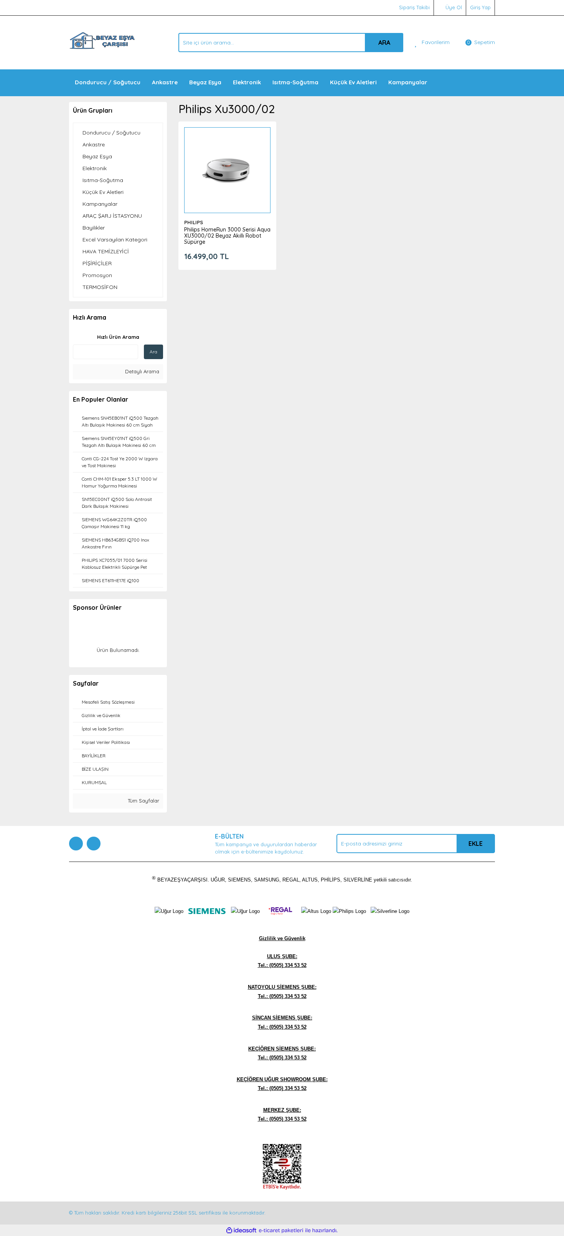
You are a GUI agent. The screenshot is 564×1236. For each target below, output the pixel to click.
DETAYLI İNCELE (227, 158)
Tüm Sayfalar (142, 801)
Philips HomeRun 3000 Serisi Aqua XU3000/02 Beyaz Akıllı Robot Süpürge (227, 235)
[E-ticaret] (281, 1230)
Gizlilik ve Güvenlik (282, 938)
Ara (153, 352)
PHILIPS (193, 222)
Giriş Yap (480, 7)
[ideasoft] (241, 1230)
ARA (384, 42)
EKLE (475, 843)
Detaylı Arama (141, 371)
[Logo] (102, 42)
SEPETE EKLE (227, 177)
